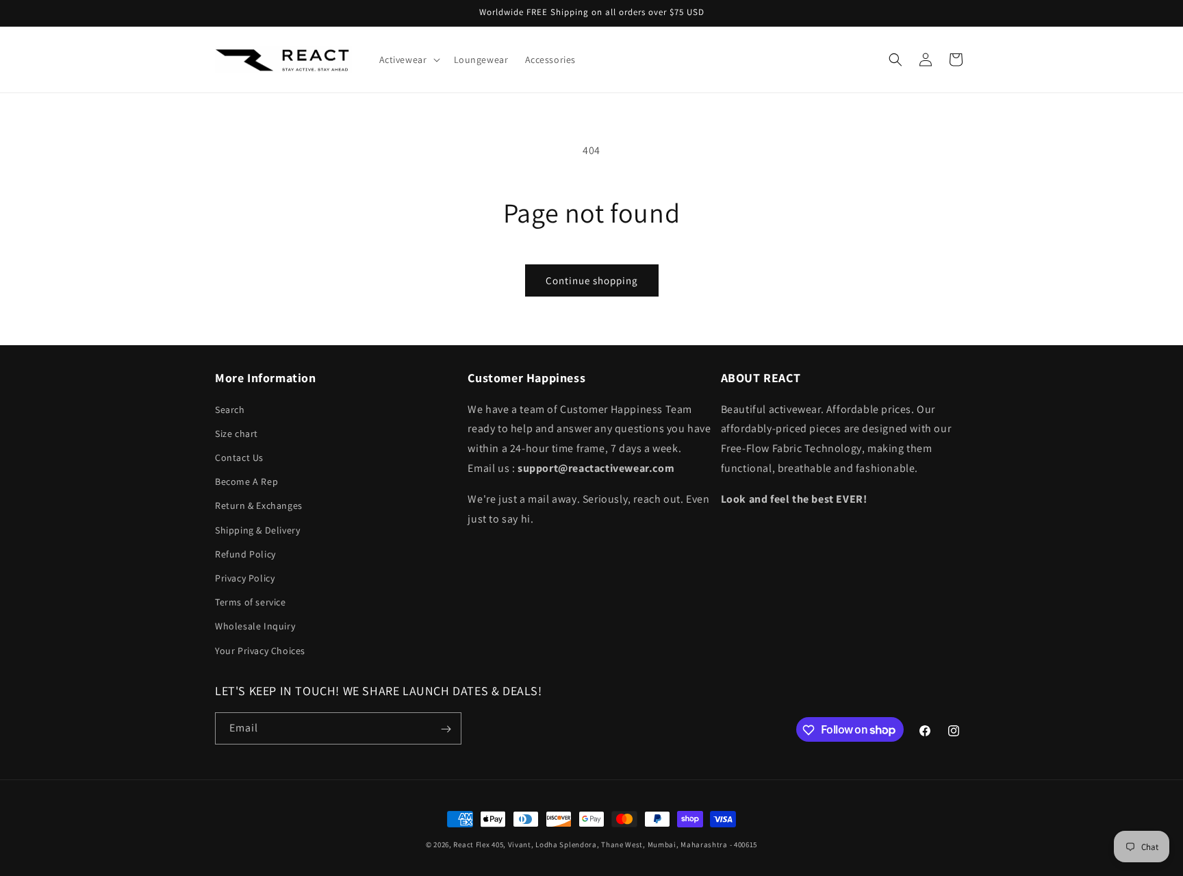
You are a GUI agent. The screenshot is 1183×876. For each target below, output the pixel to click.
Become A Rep (246, 481)
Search (230, 409)
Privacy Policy (245, 577)
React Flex (471, 844)
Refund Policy (245, 553)
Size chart (236, 433)
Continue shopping (592, 280)
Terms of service (250, 602)
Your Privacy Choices (260, 650)
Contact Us (239, 457)
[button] (408, 59)
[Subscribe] (446, 729)
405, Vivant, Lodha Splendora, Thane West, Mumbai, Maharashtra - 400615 (624, 844)
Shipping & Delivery (257, 529)
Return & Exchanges (259, 505)
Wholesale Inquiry (255, 626)
